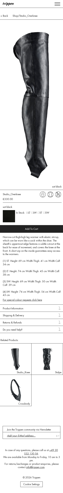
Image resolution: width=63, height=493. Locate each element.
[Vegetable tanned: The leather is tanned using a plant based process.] (42, 194)
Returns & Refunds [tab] (12, 322)
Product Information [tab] (13, 308)
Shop (15, 15)
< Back (4, 15)
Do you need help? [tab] (12, 329)
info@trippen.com (35, 467)
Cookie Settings (31, 484)
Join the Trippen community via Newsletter (29, 429)
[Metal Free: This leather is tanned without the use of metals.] (58, 194)
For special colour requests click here (22, 300)
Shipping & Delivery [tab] (13, 315)
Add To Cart (31, 228)
